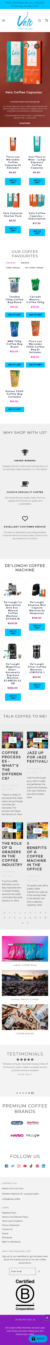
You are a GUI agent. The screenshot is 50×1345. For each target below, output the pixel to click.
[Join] (39, 1271)
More (19, 814)
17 (40, 918)
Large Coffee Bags (25, 965)
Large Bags (11, 263)
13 (20, 918)
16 (35, 918)
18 (45, 918)
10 (4, 918)
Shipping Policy (9, 1213)
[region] (13, 144)
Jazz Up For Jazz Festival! (37, 757)
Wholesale (7, 1237)
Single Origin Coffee (25, 999)
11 (9, 918)
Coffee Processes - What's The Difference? (12, 765)
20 (28, 923)
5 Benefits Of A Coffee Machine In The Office (37, 856)
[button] (32, 1093)
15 (30, 918)
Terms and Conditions (12, 1221)
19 (22, 923)
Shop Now (25, 123)
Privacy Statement (10, 1225)
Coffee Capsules (13, 268)
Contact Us (7, 1229)
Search (5, 1233)
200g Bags (25, 263)
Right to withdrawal (11, 1242)
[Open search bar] (39, 20)
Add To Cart (13, 182)
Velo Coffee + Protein (34, 268)
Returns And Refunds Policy (15, 1217)
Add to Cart (14, 315)
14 (25, 918)
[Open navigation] (3, 20)
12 (15, 918)
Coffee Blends (25, 1034)
